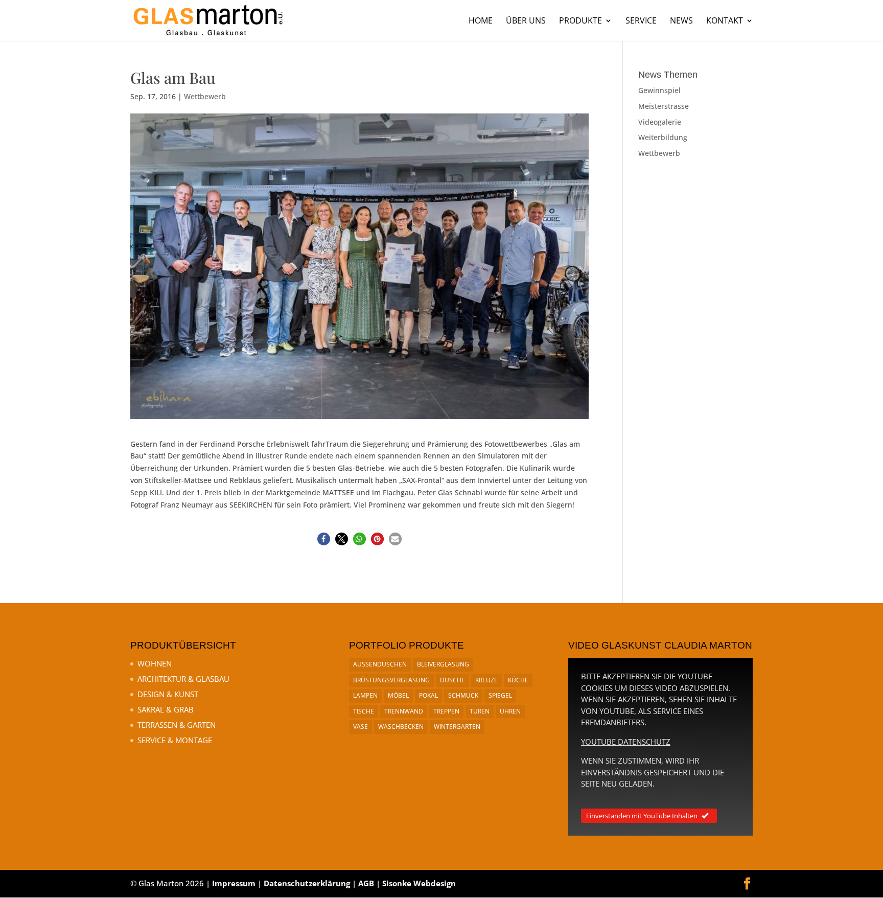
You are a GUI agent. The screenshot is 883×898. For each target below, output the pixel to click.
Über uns (526, 21)
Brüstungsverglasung (391, 680)
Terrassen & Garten (176, 725)
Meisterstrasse (663, 106)
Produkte (580, 21)
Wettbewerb (205, 96)
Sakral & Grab (165, 709)
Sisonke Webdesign (419, 883)
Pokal (428, 695)
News (681, 21)
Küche (518, 680)
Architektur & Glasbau (183, 679)
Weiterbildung (662, 137)
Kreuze (486, 680)
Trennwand (403, 711)
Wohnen (154, 663)
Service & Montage (174, 740)
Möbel (398, 695)
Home (481, 21)
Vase (360, 726)
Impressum (233, 883)
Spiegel (500, 695)
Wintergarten (457, 726)
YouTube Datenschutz (625, 741)
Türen (480, 711)
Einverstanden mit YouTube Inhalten (642, 815)
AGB (366, 883)
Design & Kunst (167, 694)
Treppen (446, 711)
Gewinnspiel (659, 90)
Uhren (510, 711)
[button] (323, 539)
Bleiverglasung (443, 664)
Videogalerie (659, 122)
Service (641, 21)
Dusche (452, 680)
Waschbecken (401, 726)
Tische (363, 711)
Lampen (365, 695)
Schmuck (463, 695)
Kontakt (724, 21)
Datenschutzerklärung (307, 883)
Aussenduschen (380, 664)
